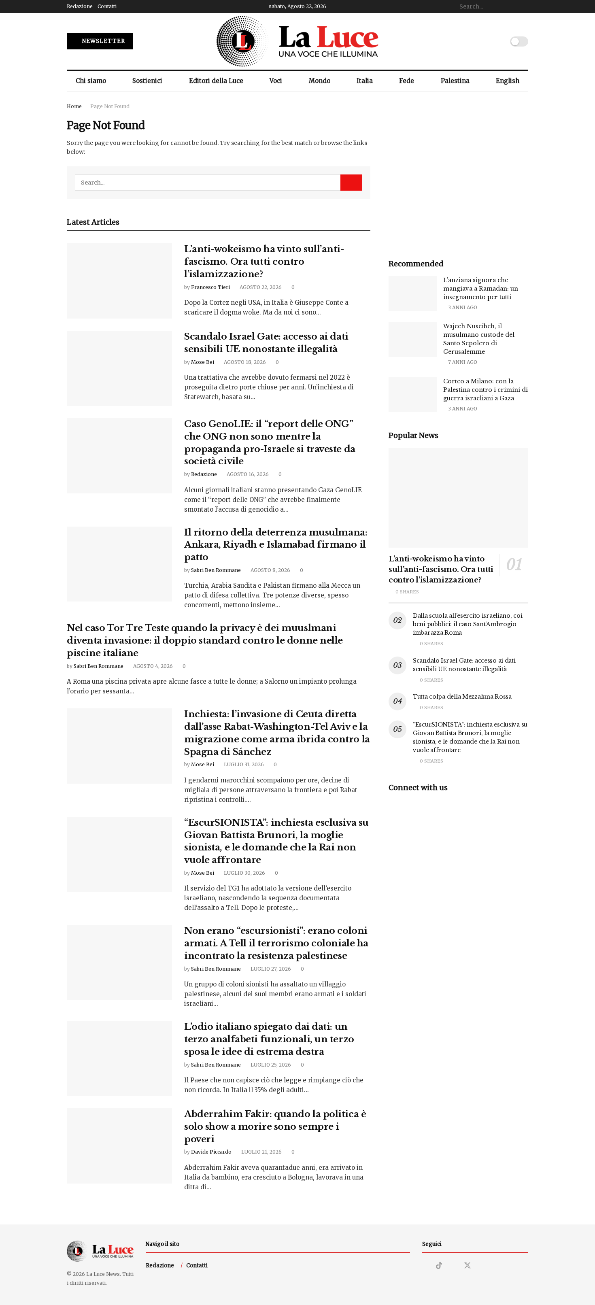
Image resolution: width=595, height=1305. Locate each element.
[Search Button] (524, 6)
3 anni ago (462, 307)
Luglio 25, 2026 (270, 1065)
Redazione (80, 6)
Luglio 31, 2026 (243, 764)
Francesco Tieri (210, 287)
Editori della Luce (216, 81)
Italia (365, 81)
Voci (276, 81)
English (507, 81)
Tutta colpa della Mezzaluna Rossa (462, 696)
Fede (406, 81)
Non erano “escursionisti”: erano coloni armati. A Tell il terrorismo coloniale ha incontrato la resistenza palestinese (276, 943)
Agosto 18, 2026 (244, 362)
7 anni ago (462, 362)
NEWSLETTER (103, 41)
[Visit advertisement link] (458, 172)
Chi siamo (91, 81)
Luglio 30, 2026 (244, 873)
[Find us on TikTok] (439, 1266)
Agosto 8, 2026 (269, 570)
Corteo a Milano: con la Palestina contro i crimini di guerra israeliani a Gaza (485, 390)
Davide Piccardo (211, 1152)
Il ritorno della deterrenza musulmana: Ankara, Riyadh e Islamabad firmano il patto (275, 545)
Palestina (455, 81)
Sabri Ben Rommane (216, 570)
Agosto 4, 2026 (152, 666)
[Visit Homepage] (297, 41)
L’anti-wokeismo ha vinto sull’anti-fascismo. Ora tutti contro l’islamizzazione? (264, 262)
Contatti (107, 6)
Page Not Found (110, 106)
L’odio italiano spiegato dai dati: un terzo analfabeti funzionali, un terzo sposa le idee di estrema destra (269, 1039)
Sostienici (147, 81)
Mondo (319, 81)
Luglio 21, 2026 (261, 1152)
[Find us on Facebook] (453, 1266)
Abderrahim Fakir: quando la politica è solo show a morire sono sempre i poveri (275, 1127)
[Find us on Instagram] (425, 1266)
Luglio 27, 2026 (270, 969)
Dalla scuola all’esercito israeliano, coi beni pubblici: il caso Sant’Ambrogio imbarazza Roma (468, 624)
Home (74, 106)
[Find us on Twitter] (467, 1266)
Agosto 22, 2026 (260, 287)
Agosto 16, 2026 (247, 474)
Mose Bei (202, 362)
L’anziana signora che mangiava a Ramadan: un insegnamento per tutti (480, 288)
